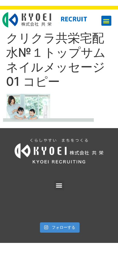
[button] (106, 21)
